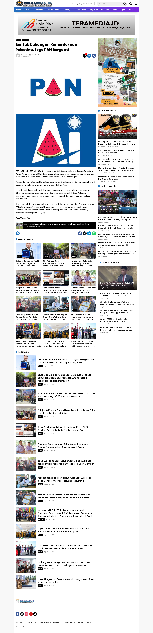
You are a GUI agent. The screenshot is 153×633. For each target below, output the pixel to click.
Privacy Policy (43, 622)
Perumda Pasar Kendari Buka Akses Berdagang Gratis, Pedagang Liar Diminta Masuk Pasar (83, 290)
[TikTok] (35, 614)
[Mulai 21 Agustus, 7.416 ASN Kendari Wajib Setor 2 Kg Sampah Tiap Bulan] (26, 582)
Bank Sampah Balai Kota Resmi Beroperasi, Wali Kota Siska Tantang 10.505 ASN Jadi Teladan (83, 263)
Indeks (90, 622)
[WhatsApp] (94, 233)
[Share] (94, 56)
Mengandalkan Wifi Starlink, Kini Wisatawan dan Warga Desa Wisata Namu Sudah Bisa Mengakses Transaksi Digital (117, 235)
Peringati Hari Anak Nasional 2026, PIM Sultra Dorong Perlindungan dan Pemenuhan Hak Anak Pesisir (117, 252)
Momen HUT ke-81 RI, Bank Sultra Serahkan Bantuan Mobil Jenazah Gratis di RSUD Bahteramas (83, 343)
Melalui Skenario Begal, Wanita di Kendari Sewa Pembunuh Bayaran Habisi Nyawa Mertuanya (116, 169)
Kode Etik (30, 622)
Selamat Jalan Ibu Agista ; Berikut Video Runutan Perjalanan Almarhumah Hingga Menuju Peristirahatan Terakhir (116, 160)
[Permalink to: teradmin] (18, 55)
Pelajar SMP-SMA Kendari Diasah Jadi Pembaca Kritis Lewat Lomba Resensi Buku (27, 290)
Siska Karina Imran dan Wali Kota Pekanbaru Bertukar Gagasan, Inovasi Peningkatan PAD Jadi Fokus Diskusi (117, 303)
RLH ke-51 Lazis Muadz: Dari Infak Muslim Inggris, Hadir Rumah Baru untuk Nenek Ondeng (115, 227)
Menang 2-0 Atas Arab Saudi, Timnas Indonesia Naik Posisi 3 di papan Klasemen (116, 143)
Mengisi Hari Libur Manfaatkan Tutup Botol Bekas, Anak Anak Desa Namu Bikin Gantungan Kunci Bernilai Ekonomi (116, 244)
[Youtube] (31, 614)
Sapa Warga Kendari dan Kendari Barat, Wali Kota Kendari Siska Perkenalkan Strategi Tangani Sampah (27, 317)
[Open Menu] (135, 3)
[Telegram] (89, 233)
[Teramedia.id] (34, 3)
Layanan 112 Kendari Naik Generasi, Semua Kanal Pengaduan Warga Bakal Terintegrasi (54, 343)
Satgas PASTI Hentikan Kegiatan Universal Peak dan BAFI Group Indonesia (114, 320)
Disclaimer (56, 622)
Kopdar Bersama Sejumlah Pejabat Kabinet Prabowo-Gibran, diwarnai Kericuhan (115, 328)
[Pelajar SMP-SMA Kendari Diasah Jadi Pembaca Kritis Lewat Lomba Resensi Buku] (28, 278)
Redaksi (19, 622)
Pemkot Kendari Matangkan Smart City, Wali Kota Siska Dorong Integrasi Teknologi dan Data (55, 317)
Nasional (25, 40)
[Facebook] (80, 233)
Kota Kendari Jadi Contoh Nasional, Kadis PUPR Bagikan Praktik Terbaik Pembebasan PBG (55, 290)
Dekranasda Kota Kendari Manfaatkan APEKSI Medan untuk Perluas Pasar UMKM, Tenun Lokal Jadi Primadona (117, 295)
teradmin (24, 55)
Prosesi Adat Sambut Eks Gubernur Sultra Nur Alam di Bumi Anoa (116, 178)
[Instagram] (26, 614)
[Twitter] (85, 233)
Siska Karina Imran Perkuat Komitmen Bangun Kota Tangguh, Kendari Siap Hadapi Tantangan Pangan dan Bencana (116, 312)
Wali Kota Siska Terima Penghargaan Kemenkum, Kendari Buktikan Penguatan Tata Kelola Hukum (83, 317)
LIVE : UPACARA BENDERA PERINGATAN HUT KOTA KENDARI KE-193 (116, 151)
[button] (124, 4)
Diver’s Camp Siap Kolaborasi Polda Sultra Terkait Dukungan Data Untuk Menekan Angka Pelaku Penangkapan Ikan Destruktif (54, 263)
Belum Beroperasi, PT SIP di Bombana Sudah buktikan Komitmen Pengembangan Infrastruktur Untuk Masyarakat (117, 218)
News (18, 40)
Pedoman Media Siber (74, 622)
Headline (20, 337)
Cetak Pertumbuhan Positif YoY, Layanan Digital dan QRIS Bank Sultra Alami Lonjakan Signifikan (27, 263)
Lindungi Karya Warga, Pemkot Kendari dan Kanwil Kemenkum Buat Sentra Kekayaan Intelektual (64, 564)
